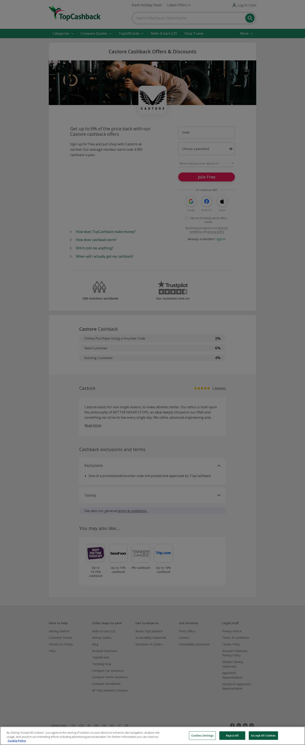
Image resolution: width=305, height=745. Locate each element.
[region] (152, 736)
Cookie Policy (17, 741)
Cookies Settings (202, 735)
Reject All (232, 735)
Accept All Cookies (263, 735)
